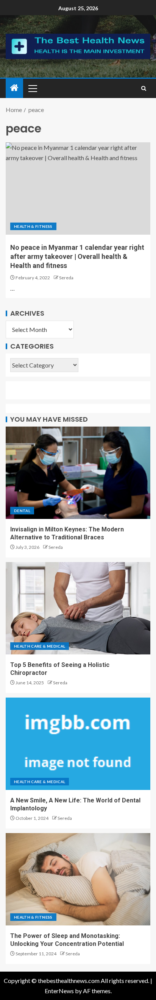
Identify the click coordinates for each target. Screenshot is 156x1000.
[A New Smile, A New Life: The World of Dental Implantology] (78, 744)
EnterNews (59, 990)
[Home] (14, 88)
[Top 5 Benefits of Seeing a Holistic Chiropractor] (78, 608)
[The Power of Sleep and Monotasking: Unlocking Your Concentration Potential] (78, 879)
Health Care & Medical (39, 646)
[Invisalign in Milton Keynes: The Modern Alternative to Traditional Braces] (78, 473)
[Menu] (32, 88)
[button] (32, 88)
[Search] (143, 88)
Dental (22, 510)
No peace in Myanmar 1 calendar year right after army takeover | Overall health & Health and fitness (77, 256)
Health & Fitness (33, 226)
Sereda (66, 277)
